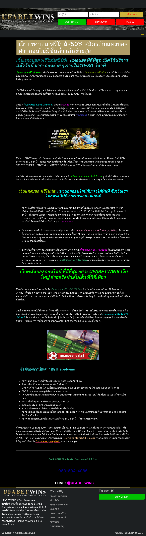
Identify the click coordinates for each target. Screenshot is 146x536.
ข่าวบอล (54, 522)
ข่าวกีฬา (54, 500)
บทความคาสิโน (58, 513)
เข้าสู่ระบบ (131, 14)
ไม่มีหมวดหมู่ (57, 526)
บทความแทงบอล (58, 496)
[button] (142, 3)
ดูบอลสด (54, 509)
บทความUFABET (59, 504)
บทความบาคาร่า (58, 517)
